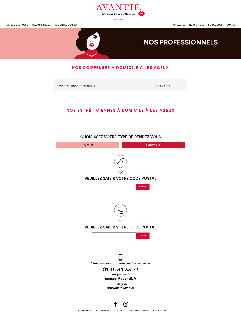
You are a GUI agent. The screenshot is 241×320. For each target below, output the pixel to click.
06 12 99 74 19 (163, 86)
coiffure (87, 145)
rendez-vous (215, 25)
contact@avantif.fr (120, 279)
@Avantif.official (120, 288)
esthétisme (153, 145)
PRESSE (105, 310)
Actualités (179, 25)
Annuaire (134, 310)
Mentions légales (155, 310)
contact (118, 310)
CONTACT (232, 25)
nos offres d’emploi (65, 25)
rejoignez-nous (41, 25)
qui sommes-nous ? (17, 25)
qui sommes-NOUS (86, 310)
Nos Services (196, 25)
